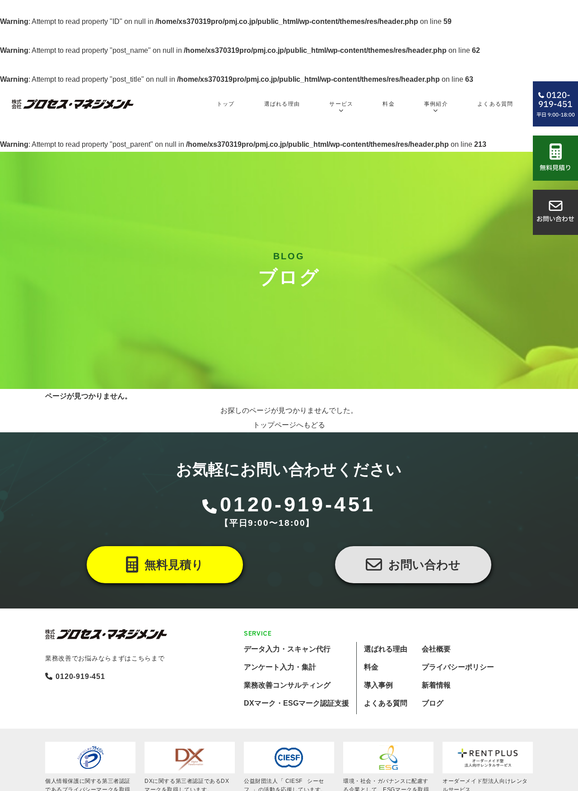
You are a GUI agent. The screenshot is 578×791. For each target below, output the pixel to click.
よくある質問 (385, 703)
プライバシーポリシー (458, 667)
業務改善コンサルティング (287, 685)
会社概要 (436, 649)
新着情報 (436, 685)
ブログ (432, 703)
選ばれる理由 (385, 649)
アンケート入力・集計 (280, 667)
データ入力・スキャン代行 (287, 649)
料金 (371, 667)
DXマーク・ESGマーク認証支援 (296, 703)
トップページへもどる (289, 425)
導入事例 (378, 685)
